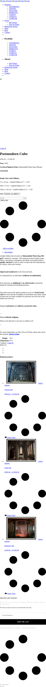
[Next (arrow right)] (3, 686)
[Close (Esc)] (7, 684)
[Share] (5, 684)
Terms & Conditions (29, 628)
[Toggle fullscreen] (3, 684)
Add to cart (4, 200)
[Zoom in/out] (1, 684)
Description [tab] (8, 252)
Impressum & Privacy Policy (10, 628)
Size (1, 194)
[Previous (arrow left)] (1, 686)
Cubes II (3, 148)
